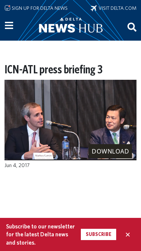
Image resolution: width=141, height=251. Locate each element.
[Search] (131, 27)
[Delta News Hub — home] (71, 35)
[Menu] (9, 25)
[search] (131, 27)
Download (110, 151)
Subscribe (98, 234)
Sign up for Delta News (39, 8)
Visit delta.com (116, 8)
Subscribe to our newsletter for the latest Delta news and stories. (40, 234)
